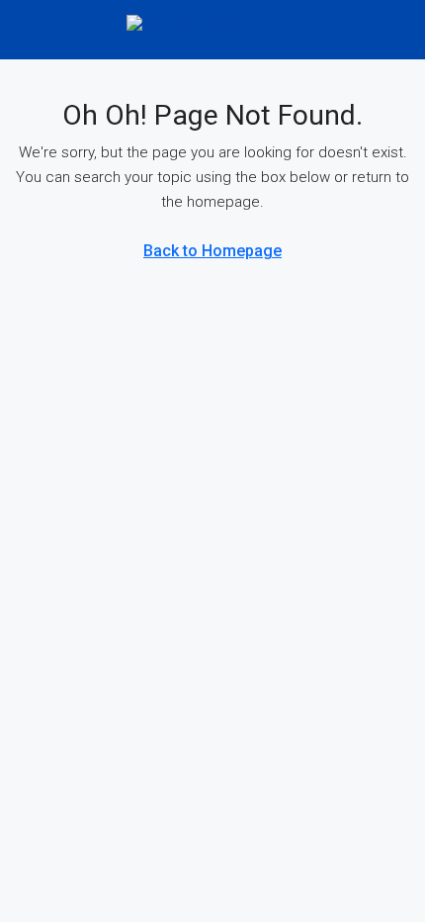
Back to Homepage (212, 250)
